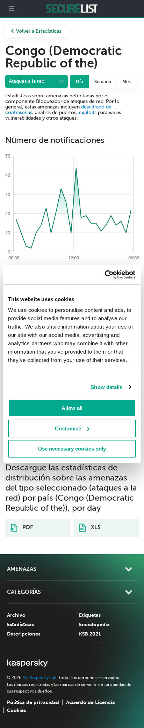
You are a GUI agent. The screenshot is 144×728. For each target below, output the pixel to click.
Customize (68, 428)
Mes (126, 81)
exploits (87, 112)
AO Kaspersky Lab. (39, 677)
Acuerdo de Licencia (90, 702)
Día (79, 81)
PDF (27, 527)
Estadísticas (20, 624)
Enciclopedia (94, 624)
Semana (102, 81)
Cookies (16, 710)
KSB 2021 (90, 634)
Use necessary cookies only (72, 449)
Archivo (16, 615)
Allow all (72, 408)
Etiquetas (90, 615)
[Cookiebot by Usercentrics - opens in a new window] (104, 274)
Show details (106, 387)
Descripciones (23, 634)
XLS (95, 527)
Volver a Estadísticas (38, 31)
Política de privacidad (33, 702)
